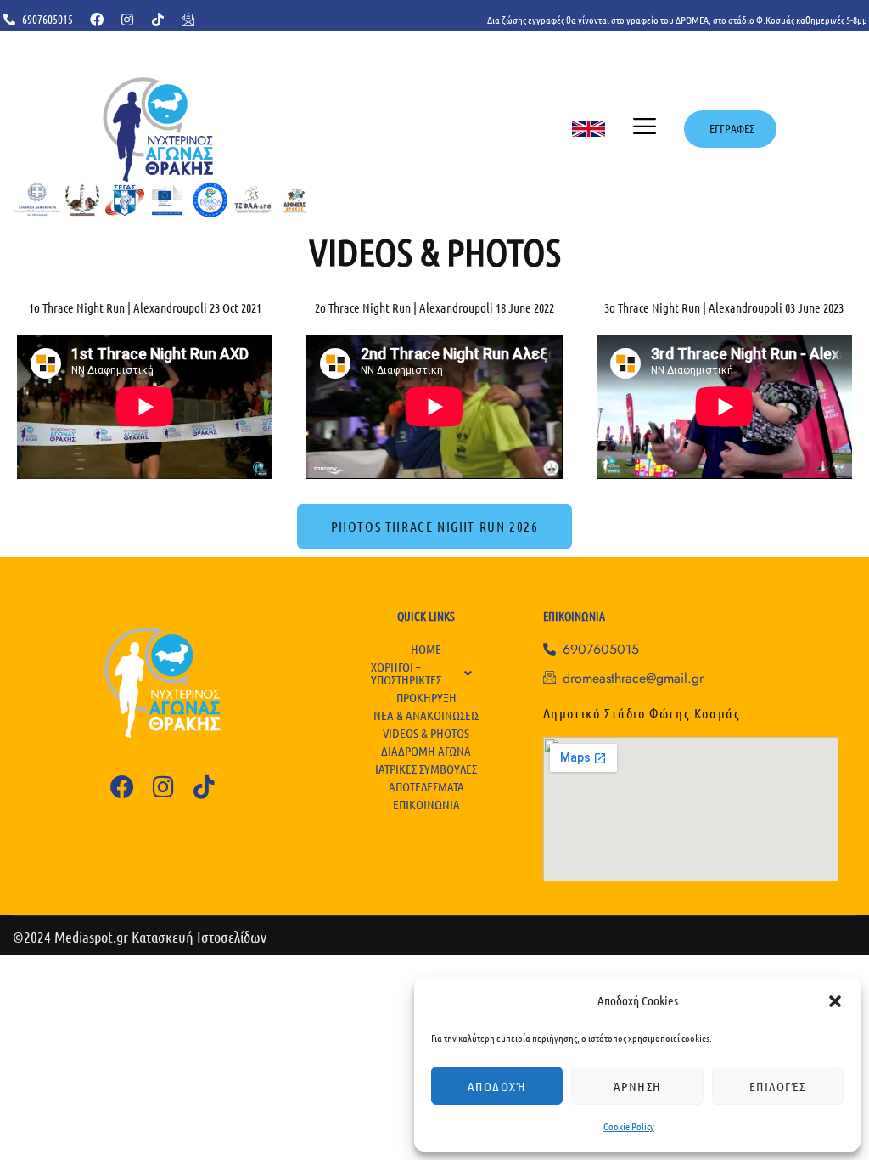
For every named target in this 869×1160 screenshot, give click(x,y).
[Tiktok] (158, 19)
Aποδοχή (497, 1086)
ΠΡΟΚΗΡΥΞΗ (426, 697)
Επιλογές (777, 1086)
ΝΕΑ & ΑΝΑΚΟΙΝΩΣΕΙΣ (426, 715)
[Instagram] (127, 19)
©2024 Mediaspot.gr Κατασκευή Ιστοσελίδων (139, 936)
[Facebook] (97, 19)
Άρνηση (638, 1086)
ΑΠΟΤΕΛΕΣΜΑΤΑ (426, 786)
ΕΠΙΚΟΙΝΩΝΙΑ (426, 804)
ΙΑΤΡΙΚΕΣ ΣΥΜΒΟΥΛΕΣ (426, 768)
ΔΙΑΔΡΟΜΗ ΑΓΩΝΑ (426, 750)
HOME (426, 648)
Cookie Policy (628, 1126)
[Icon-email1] (188, 19)
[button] (835, 1001)
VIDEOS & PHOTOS (426, 732)
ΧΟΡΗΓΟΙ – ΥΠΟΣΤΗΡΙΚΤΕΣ (406, 673)
